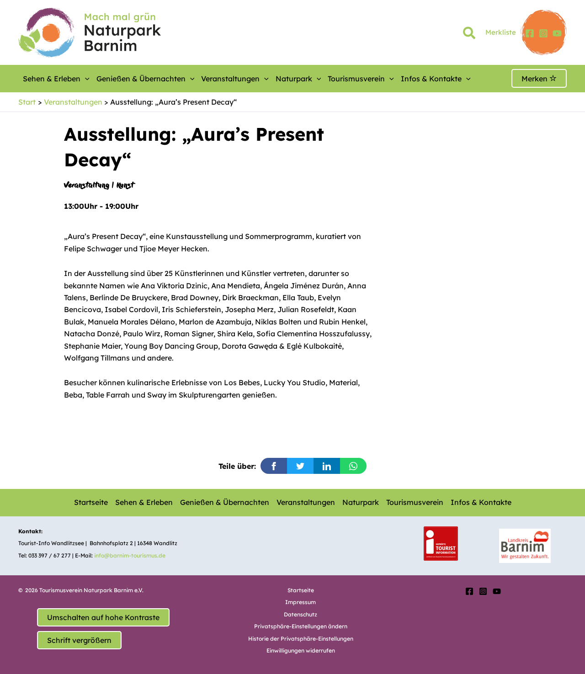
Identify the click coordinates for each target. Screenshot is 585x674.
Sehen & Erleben (51, 78)
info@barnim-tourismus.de (129, 555)
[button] (469, 34)
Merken (535, 78)
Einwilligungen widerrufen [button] (300, 650)
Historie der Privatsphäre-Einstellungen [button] (300, 638)
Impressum (300, 602)
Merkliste (500, 32)
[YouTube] (557, 33)
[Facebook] (529, 33)
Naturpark (294, 78)
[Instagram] (543, 33)
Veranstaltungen (230, 78)
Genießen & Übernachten (141, 78)
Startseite (91, 502)
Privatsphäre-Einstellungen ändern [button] (300, 626)
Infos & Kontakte (431, 78)
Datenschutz (300, 614)
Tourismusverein (356, 78)
